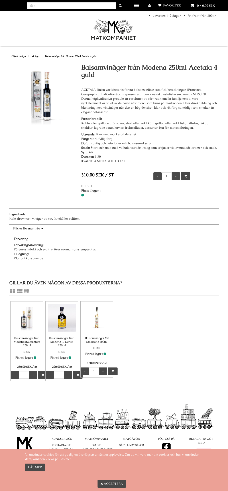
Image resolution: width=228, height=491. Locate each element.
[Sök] (120, 5)
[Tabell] (26, 291)
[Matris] (12, 291)
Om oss (96, 445)
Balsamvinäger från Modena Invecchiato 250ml (27, 341)
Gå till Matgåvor (131, 445)
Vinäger (36, 56)
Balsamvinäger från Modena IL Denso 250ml (61, 341)
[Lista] (19, 291)
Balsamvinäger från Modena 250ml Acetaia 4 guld (70, 56)
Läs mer (35, 467)
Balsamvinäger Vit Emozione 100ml (97, 340)
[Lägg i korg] (185, 176)
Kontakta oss (61, 445)
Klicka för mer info (27, 228)
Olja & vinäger (19, 56)
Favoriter (172, 5)
